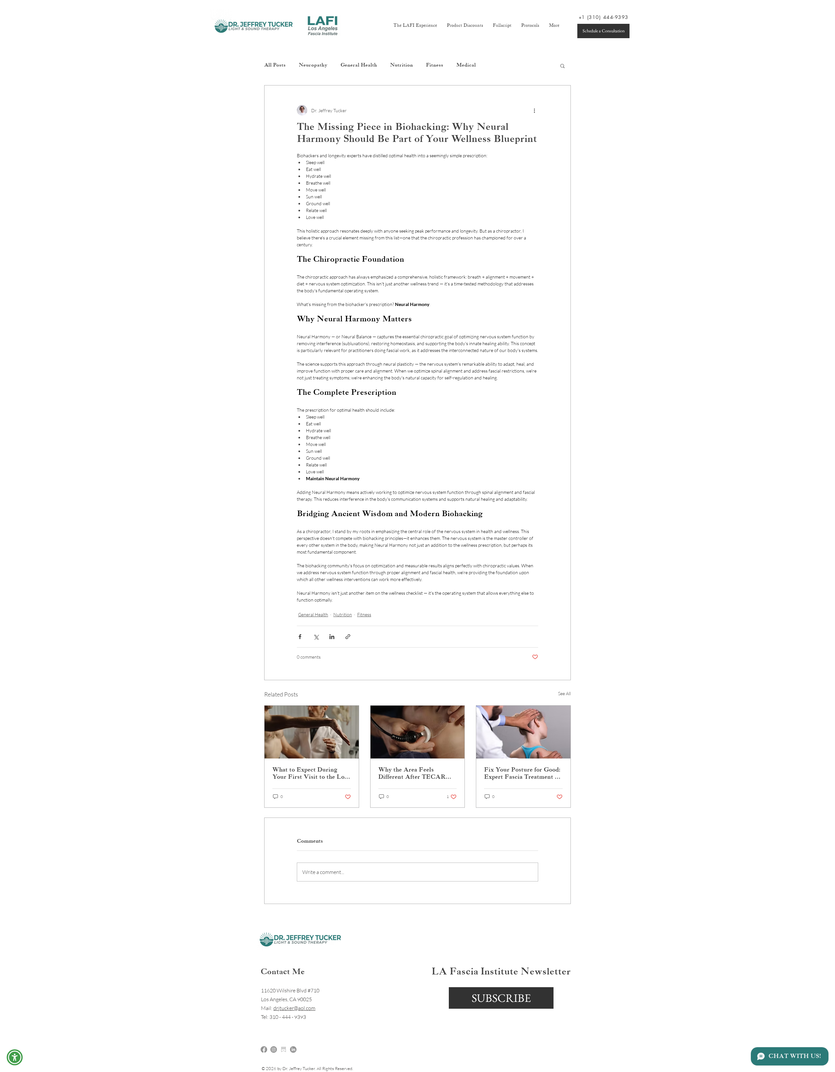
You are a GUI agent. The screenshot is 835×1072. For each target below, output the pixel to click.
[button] (15, 1057)
